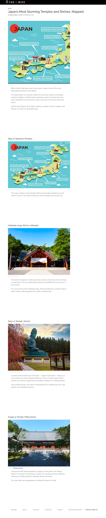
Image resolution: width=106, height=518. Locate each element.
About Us (25, 509)
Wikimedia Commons (18, 468)
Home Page (14, 509)
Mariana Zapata (14, 15)
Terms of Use (36, 509)
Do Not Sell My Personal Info (75, 509)
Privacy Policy (48, 509)
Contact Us (60, 509)
